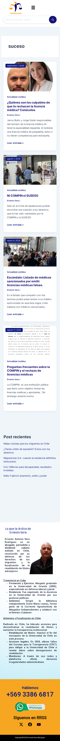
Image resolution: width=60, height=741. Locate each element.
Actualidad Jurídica (16, 97)
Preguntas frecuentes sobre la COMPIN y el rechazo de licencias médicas (28, 370)
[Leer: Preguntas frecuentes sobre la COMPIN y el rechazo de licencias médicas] (30, 340)
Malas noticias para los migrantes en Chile (26, 443)
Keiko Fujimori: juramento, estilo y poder (25, 475)
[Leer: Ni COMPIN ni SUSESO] (30, 169)
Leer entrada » (15, 142)
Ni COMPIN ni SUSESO (22, 195)
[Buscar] (53, 19)
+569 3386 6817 (30, 694)
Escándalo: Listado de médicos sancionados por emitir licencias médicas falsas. (29, 281)
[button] (33, 7)
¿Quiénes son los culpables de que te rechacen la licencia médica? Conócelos (28, 106)
